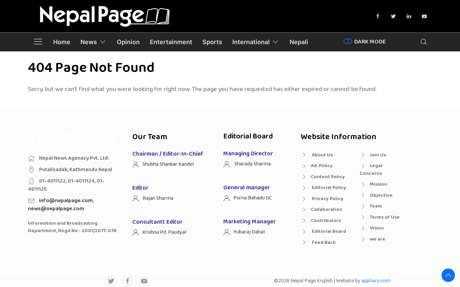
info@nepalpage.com (66, 200)
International (251, 41)
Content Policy (328, 177)
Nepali (299, 41)
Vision (377, 228)
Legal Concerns (371, 170)
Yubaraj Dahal (249, 232)
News (88, 41)
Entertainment (171, 41)
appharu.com (375, 281)
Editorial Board (328, 231)
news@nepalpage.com (56, 208)
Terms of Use (385, 217)
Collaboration (326, 209)
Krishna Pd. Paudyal (164, 232)
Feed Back (323, 242)
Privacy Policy (327, 199)
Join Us (378, 155)
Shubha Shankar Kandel (168, 164)
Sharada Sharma (252, 164)
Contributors (326, 221)
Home (61, 41)
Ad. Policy (322, 166)
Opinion (128, 41)
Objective (381, 195)
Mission (378, 184)
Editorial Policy (328, 188)
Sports (212, 41)
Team (376, 206)
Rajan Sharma (157, 198)
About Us (322, 155)
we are (377, 239)
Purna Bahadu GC (252, 198)
